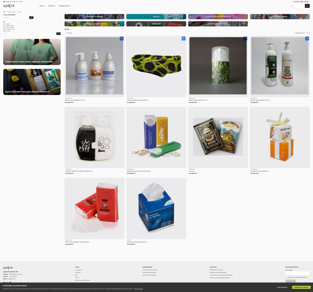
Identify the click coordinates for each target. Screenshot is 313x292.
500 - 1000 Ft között (9, 29)
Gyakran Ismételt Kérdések (82, 280)
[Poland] (304, 1)
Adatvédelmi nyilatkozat (216, 270)
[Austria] (294, 1)
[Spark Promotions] (9, 6)
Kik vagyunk (78, 270)
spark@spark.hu (11, 279)
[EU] (308, 1)
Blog (76, 275)
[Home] (4, 12)
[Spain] (305, 1)
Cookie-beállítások (282, 287)
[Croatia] (298, 1)
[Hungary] (300, 1)
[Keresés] (31, 17)
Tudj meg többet (138, 289)
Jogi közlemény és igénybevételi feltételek (221, 275)
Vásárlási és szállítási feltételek (218, 272)
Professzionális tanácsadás (150, 270)
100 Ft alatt (6, 24)
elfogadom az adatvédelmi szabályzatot (297, 277)
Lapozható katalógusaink (149, 275)
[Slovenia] (296, 1)
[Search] (307, 6)
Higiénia (19, 12)
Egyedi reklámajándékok (149, 272)
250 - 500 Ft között (8, 27)
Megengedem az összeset (301, 287)
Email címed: (288, 270)
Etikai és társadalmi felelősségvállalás (220, 277)
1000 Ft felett (7, 31)
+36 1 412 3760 (18, 1)
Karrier (77, 277)
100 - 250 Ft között (8, 25)
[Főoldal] (13, 268)
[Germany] (302, 1)
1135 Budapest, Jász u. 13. (16, 274)
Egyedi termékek (11, 12)
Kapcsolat (78, 272)
